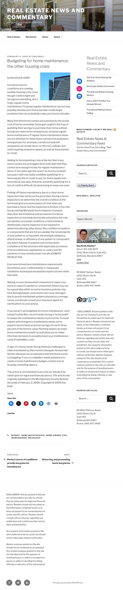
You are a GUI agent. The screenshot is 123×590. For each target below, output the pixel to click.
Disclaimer (31, 37)
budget (15, 435)
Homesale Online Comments (100, 86)
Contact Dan (83, 262)
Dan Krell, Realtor (88, 196)
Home (45, 37)
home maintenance (33, 435)
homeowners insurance (26, 438)
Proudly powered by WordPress (68, 582)
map (79, 259)
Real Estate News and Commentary (46, 13)
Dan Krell (38, 56)
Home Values (13, 37)
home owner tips (56, 435)
